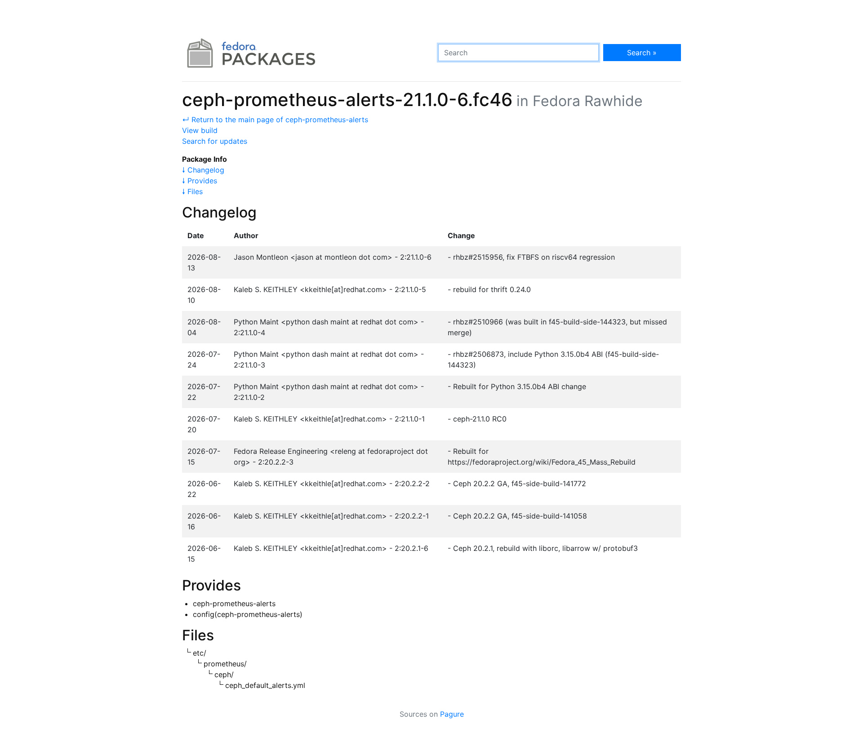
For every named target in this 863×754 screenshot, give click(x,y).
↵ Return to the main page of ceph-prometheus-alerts (275, 119)
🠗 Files (192, 191)
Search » (642, 52)
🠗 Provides (199, 180)
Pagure (452, 714)
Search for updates (214, 141)
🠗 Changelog (203, 169)
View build (200, 130)
